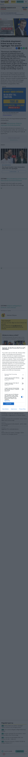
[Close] (25, 348)
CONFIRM (8, 403)
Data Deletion (5, 409)
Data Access (14, 409)
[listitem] (14, 375)
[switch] (22, 378)
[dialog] (14, 378)
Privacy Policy (22, 409)
